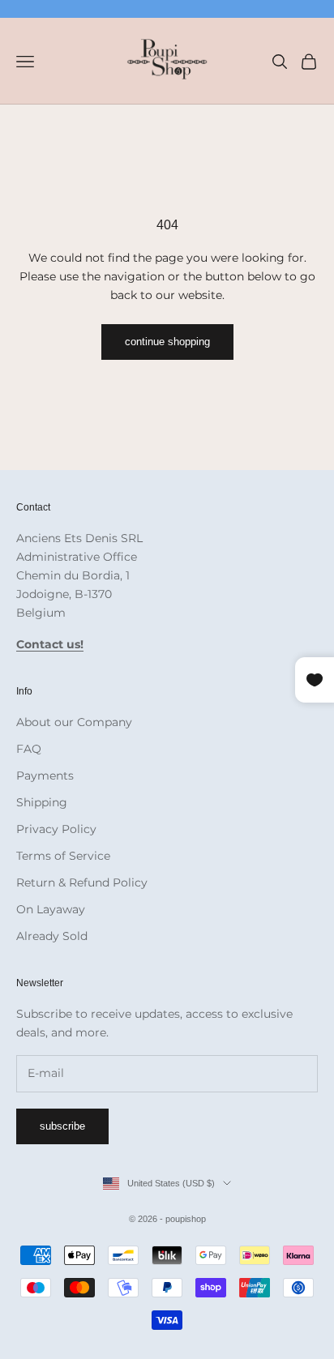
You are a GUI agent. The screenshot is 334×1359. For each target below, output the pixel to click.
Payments (45, 775)
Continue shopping (167, 341)
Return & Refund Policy (82, 882)
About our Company (74, 722)
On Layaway (50, 909)
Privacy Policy (56, 829)
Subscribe (62, 1126)
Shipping (41, 802)
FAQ (28, 748)
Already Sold (52, 936)
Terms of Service (63, 855)
